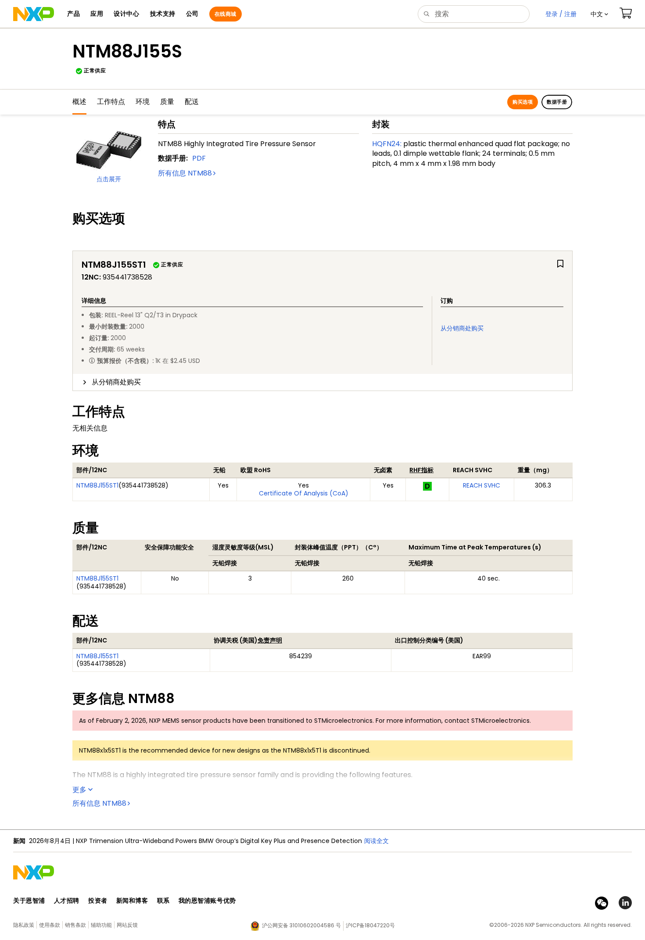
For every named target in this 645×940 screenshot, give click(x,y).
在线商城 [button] (225, 14)
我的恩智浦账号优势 (207, 900)
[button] (599, 14)
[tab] (322, 382)
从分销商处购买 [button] (116, 382)
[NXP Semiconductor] (33, 14)
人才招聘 (66, 900)
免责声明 (270, 640)
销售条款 (75, 925)
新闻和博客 (132, 900)
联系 (163, 900)
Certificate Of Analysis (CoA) (303, 493)
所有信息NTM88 (185, 173)
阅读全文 (376, 840)
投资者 (98, 900)
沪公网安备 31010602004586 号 (301, 925)
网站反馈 (127, 925)
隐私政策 (23, 925)
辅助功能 (101, 925)
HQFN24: (386, 144)
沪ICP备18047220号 (370, 925)
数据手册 (557, 101)
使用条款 (49, 925)
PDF (199, 158)
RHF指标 (421, 470)
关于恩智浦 (29, 900)
